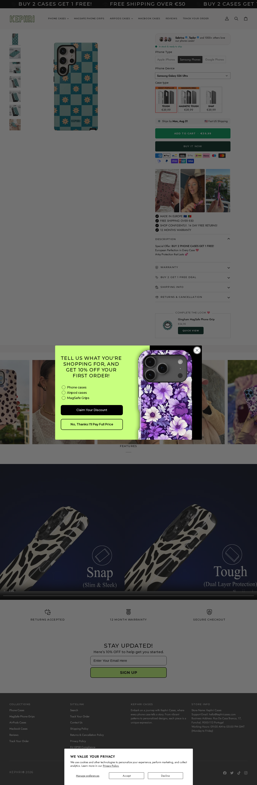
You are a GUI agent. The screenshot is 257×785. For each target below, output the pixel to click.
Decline (165, 776)
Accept (127, 776)
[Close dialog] (197, 350)
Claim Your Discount (91, 410)
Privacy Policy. (111, 766)
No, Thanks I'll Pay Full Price (92, 424)
